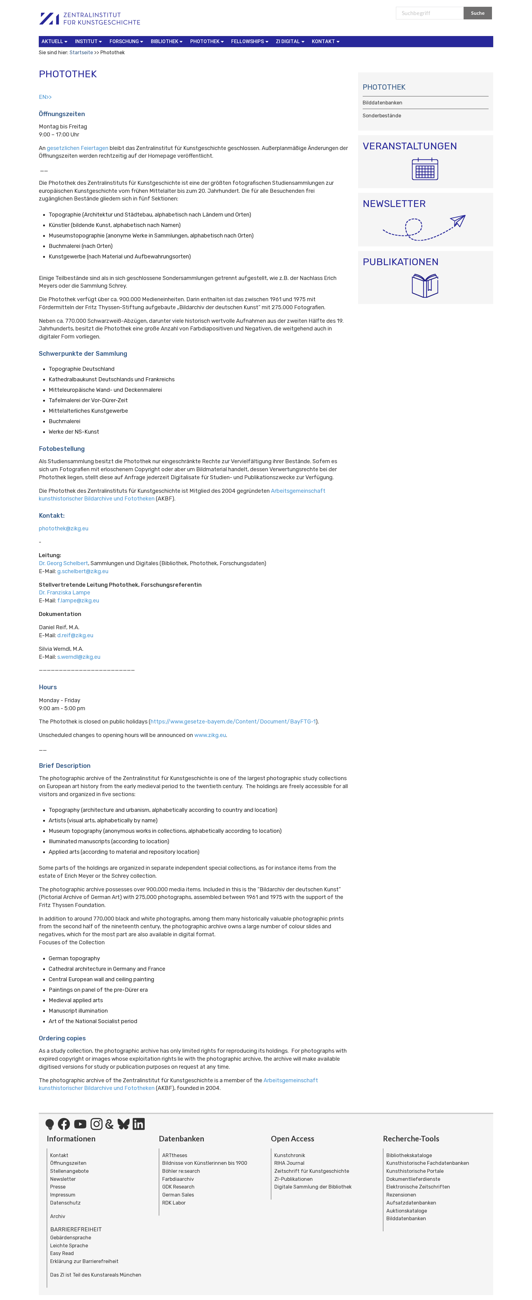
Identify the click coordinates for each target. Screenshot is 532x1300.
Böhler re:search (181, 1171)
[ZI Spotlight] (50, 1127)
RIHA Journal (289, 1163)
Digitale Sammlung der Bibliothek (313, 1187)
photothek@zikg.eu (63, 528)
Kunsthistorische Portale (415, 1171)
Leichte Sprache (69, 1246)
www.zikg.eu (210, 735)
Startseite (81, 52)
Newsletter (63, 1179)
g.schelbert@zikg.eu (82, 571)
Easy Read (62, 1253)
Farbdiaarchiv (178, 1179)
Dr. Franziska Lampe (64, 592)
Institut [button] (86, 41)
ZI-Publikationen (293, 1179)
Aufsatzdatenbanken (411, 1203)
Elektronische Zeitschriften (418, 1187)
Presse (58, 1187)
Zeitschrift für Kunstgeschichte (311, 1171)
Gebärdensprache (70, 1238)
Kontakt (59, 1155)
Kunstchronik (289, 1155)
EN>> (45, 97)
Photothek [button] (205, 41)
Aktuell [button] (52, 41)
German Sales (178, 1195)
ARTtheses (174, 1155)
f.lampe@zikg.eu (78, 600)
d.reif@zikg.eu (74, 635)
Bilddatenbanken (406, 1218)
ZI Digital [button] (288, 41)
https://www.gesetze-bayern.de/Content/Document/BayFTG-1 (233, 721)
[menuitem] (56, 41)
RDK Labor (174, 1203)
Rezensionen (401, 1195)
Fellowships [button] (247, 41)
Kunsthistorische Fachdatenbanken (427, 1163)
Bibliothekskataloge (409, 1155)
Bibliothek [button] (164, 41)
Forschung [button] (124, 41)
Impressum (62, 1195)
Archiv (57, 1216)
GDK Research (178, 1187)
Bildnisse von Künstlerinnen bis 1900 (204, 1163)
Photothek (384, 87)
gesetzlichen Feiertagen (77, 148)
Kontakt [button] (323, 41)
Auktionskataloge (406, 1211)
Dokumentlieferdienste (413, 1179)
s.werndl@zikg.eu (78, 657)
